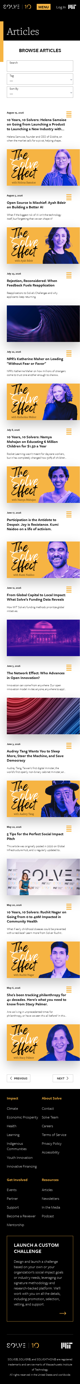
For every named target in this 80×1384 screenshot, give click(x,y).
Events (12, 1189)
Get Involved (17, 1179)
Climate (12, 1108)
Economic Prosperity (22, 1117)
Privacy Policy (51, 1143)
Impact (12, 1098)
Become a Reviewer (21, 1216)
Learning (13, 1134)
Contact (48, 1108)
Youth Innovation (20, 1157)
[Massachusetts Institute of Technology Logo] (72, 7)
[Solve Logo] (17, 6)
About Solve (52, 1098)
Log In (61, 7)
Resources (50, 1179)
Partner (12, 1198)
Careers (47, 1126)
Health (11, 1126)
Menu (43, 7)
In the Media (51, 1207)
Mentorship (15, 1224)
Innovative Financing (22, 1166)
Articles (47, 1189)
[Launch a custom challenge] (62, 1313)
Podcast (48, 1216)
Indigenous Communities (17, 1146)
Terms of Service (54, 1134)
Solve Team (50, 1117)
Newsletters (50, 1198)
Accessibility (50, 1152)
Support (13, 1207)
